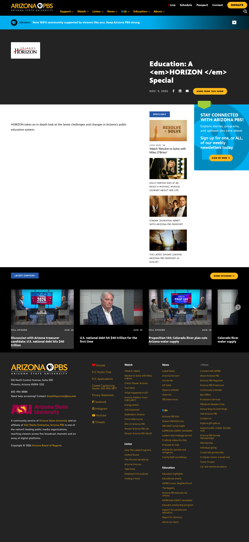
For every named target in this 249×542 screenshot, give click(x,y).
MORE (223, 276)
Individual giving (208, 447)
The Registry (168, 488)
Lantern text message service (177, 435)
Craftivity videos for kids (174, 440)
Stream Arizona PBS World (138, 433)
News (165, 365)
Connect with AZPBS (210, 371)
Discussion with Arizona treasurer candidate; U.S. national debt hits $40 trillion (37, 341)
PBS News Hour (170, 399)
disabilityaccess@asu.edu (61, 396)
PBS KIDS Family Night (173, 426)
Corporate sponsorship (212, 452)
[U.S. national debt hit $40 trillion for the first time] (111, 291)
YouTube (100, 415)
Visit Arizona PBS (208, 413)
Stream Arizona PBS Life (136, 428)
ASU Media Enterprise (36, 425)
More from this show (210, 91)
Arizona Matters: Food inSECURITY (135, 399)
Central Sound (131, 454)
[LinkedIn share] (182, 91)
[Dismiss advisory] (234, 22)
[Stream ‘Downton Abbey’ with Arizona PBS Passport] (168, 197)
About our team (170, 522)
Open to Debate (170, 390)
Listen (128, 444)
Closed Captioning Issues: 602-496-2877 (104, 387)
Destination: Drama (134, 414)
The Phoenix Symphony (136, 459)
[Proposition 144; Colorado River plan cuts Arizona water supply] (180, 291)
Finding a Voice (132, 478)
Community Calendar (211, 390)
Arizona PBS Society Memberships (210, 437)
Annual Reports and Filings (213, 409)
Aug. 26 (157, 145)
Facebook (100, 402)
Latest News (168, 371)
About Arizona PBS (209, 375)
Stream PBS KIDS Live (173, 421)
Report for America (172, 517)
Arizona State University (53, 420)
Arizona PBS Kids (170, 416)
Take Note (129, 469)
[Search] (244, 11)
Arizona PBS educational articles (174, 494)
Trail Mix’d (129, 388)
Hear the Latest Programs (137, 450)
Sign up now (220, 158)
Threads (99, 422)
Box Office (205, 394)
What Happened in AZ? (136, 392)
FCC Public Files (101, 372)
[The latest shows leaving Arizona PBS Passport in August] (168, 231)
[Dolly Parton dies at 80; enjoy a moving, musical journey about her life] (168, 160)
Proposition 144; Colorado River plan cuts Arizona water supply (178, 339)
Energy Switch (131, 405)
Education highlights (172, 473)
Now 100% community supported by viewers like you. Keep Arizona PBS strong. (86, 22)
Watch (128, 365)
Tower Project (207, 462)
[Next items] (238, 307)
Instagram (100, 408)
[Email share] (189, 91)
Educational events (171, 478)
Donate (100, 365)
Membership (206, 443)
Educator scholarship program (177, 505)
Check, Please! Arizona (136, 383)
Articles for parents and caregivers (174, 451)
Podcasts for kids (170, 445)
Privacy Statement (103, 395)
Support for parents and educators (174, 511)
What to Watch (132, 371)
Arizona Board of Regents (47, 445)
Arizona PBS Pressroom (212, 385)
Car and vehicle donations (213, 466)
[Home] (32, 7)
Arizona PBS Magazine (211, 380)
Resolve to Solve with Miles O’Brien (138, 377)
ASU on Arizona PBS (134, 424)
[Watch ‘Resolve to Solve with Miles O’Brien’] (168, 122)
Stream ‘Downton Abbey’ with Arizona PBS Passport (166, 222)
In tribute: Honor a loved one (215, 457)
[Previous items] (11, 307)
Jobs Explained (131, 409)
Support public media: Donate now (215, 429)
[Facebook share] (175, 91)
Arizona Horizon (170, 375)
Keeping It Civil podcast (136, 473)
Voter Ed (166, 394)
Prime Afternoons (133, 419)
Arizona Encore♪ (133, 464)
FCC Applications (102, 379)
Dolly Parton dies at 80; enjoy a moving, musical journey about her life (164, 187)
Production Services (210, 399)
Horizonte (167, 380)
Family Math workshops (174, 457)
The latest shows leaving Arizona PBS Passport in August (165, 258)
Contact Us (205, 418)
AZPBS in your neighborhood (177, 483)
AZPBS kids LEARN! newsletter (177, 430)
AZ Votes (166, 385)
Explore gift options (210, 423)
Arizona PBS (57, 425)
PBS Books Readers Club (212, 404)
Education (168, 467)
